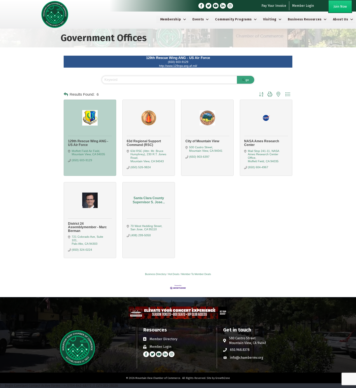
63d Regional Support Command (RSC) (144, 143)
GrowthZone (222, 378)
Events (198, 19)
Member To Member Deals (196, 274)
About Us (340, 19)
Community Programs (233, 19)
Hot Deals (173, 274)
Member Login (303, 6)
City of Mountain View (202, 141)
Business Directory (155, 274)
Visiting (269, 19)
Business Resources (304, 19)
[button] (66, 94)
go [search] (247, 79)
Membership (170, 19)
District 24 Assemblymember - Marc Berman (87, 227)
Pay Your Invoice (273, 6)
